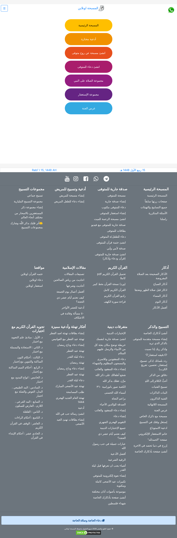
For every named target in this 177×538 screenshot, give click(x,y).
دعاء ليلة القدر (75, 356)
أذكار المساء (160, 295)
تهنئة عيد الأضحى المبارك (69, 386)
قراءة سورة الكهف (115, 301)
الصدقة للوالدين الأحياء (113, 404)
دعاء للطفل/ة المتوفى (113, 236)
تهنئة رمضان (77, 362)
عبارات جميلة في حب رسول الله (109, 446)
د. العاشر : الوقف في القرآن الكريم (26, 425)
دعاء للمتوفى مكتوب (114, 207)
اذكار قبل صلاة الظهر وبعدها (151, 290)
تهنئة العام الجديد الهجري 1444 (70, 400)
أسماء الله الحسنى (115, 392)
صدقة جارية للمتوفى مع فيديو (108, 225)
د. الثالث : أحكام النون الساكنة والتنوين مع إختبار (28, 359)
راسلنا (163, 219)
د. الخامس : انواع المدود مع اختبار (27, 379)
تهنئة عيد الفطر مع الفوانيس (68, 339)
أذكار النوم (161, 301)
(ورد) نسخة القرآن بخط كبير (109, 284)
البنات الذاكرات (158, 392)
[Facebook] (86, 179)
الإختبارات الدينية (116, 333)
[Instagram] (76, 179)
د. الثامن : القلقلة (33, 411)
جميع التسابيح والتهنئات (154, 207)
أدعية (81, 408)
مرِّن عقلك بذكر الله (114, 381)
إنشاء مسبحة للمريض (71, 195)
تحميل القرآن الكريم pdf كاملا (111, 276)
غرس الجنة (160, 410)
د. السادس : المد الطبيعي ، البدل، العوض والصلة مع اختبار (27, 391)
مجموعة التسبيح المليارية (28, 201)
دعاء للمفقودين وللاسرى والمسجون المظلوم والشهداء (109, 361)
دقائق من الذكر (158, 375)
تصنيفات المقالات (74, 274)
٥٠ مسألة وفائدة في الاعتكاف (72, 315)
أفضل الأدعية (118, 454)
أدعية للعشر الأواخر (73, 307)
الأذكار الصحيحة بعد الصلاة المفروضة (152, 276)
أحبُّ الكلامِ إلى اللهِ (156, 381)
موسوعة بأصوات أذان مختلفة (109, 491)
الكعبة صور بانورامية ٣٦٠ (111, 386)
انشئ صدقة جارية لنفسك (111, 339)
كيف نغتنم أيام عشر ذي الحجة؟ (70, 299)
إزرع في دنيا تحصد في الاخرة (150, 445)
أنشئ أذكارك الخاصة (155, 333)
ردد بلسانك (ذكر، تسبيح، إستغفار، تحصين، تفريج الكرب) (153, 365)
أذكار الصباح (160, 284)
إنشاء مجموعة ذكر (32, 207)
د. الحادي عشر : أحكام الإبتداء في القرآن (26, 435)
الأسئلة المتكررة (158, 213)
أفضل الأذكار (160, 307)
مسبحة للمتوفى (117, 195)
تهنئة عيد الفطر (75, 350)
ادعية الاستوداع (158, 428)
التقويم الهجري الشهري (112, 422)
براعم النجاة (119, 398)
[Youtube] (68, 179)
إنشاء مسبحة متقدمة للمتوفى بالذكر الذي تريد (150, 341)
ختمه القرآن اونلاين (32, 274)
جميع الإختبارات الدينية (113, 428)
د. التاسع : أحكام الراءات (29, 417)
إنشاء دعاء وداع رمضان (70, 345)
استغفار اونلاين (34, 285)
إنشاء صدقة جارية (115, 201)
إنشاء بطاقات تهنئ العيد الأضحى (70, 421)
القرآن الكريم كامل (115, 290)
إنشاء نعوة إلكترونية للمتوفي (109, 475)
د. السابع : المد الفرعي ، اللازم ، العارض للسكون (29, 403)
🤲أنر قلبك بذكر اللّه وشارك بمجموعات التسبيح (26, 225)
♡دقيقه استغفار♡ (156, 355)
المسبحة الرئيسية (157, 195)
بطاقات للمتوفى (116, 230)
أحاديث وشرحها (75, 285)
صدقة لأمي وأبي (116, 248)
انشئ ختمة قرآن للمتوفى (111, 242)
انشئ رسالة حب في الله (70, 413)
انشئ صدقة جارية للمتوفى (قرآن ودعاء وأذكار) (110, 256)
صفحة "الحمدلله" (157, 439)
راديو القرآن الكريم (115, 295)
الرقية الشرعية (117, 459)
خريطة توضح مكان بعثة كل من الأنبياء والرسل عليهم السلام (110, 349)
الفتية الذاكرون (158, 398)
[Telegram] (107, 179)
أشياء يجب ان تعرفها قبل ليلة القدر (109, 467)
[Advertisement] (88, 139)
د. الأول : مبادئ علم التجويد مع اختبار (27, 339)
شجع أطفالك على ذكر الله (110, 375)
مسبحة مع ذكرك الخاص (153, 416)
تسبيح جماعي (35, 195)
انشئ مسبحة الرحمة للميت (110, 219)
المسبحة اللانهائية (157, 404)
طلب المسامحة (75, 392)
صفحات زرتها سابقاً (156, 201)
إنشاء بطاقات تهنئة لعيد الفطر (67, 333)
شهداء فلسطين (117, 503)
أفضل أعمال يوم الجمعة (70, 291)
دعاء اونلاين (36, 280)
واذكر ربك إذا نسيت (156, 349)
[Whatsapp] (97, 179)
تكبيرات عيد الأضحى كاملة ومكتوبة (110, 483)
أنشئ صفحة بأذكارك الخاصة (151, 451)
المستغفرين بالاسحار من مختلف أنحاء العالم (29, 215)
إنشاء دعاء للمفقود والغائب (110, 369)
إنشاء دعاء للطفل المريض (69, 201)
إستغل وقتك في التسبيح (153, 422)
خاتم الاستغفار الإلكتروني (152, 433)
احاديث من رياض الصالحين (68, 280)
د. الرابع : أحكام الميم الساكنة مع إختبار (26, 369)
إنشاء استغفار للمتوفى (113, 213)
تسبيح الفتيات (159, 386)
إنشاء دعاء (120, 416)
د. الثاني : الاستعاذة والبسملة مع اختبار (26, 349)
